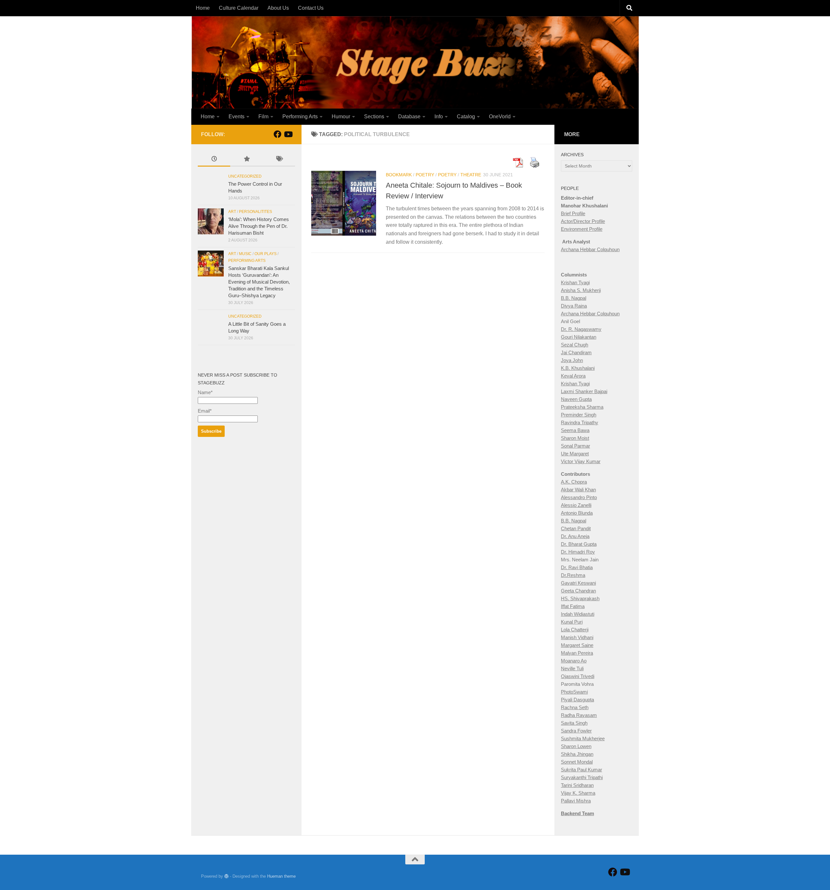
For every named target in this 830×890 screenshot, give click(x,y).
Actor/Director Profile (583, 221)
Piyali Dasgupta (577, 699)
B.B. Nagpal (573, 298)
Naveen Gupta (576, 399)
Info (438, 116)
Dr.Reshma (573, 575)
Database (409, 116)
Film (263, 116)
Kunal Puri (572, 622)
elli (588, 505)
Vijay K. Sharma (578, 793)
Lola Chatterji (574, 629)
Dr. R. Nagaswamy (581, 329)
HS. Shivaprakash (580, 598)
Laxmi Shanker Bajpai (584, 391)
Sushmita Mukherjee (583, 738)
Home (203, 8)
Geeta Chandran (578, 590)
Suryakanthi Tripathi (582, 777)
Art (232, 211)
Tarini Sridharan (577, 785)
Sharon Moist (575, 438)
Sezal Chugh (574, 344)
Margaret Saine (577, 645)
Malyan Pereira (577, 653)
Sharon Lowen (576, 746)
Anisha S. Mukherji (581, 290)
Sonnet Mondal (577, 762)
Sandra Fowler (576, 730)
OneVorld (500, 116)
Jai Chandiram (576, 352)
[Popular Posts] (246, 160)
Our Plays (266, 254)
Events (236, 116)
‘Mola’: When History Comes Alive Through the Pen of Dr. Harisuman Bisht (258, 226)
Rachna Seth (574, 707)
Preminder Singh (578, 414)
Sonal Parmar (575, 446)
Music (245, 254)
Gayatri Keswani (578, 583)
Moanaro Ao (574, 660)
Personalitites (255, 211)
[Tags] (279, 160)
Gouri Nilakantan (578, 337)
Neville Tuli (572, 668)
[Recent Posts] (214, 160)
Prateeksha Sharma (582, 407)
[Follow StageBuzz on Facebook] (277, 134)
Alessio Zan (573, 505)
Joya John (572, 360)
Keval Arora (573, 376)
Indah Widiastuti (577, 614)
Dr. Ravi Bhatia (577, 567)
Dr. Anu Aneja (575, 536)
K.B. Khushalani (578, 368)
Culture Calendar (238, 8)
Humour (341, 116)
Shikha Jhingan (577, 754)
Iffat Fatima (573, 606)
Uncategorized (245, 176)
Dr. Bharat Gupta (579, 544)
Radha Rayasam (579, 715)
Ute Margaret (575, 453)
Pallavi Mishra (576, 800)
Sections (374, 116)
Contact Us (311, 8)
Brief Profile (573, 213)
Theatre (470, 174)
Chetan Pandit (576, 528)
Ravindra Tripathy (579, 422)
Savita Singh (574, 723)
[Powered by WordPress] (226, 876)
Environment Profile (581, 229)
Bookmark (399, 174)
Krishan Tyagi (575, 282)
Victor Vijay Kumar (580, 461)
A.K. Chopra (574, 482)
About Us (278, 8)
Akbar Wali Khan (578, 489)
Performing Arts (300, 116)
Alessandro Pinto (579, 497)
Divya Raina (574, 306)
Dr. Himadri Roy (578, 552)
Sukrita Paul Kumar (581, 769)
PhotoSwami (574, 692)
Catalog (466, 116)
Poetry (425, 174)
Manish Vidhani (577, 637)
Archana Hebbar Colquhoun (590, 249)
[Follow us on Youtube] (288, 134)
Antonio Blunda (577, 513)
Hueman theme (281, 876)
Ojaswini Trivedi (577, 676)
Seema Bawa (575, 430)
